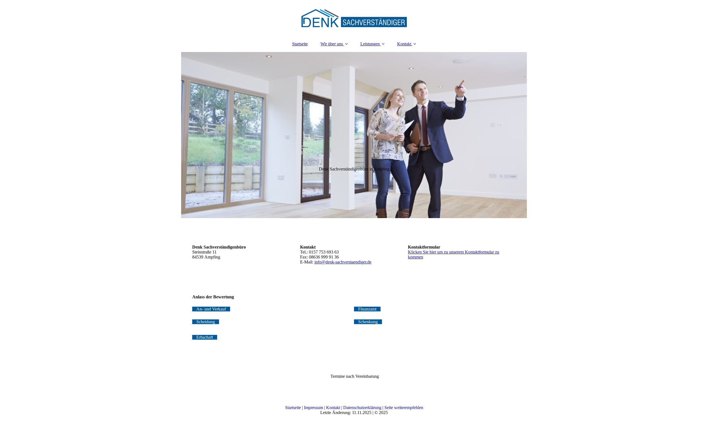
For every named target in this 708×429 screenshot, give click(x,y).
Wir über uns (332, 44)
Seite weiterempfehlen (403, 407)
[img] (354, 18)
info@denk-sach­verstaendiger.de (342, 262)
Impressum (313, 407)
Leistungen (370, 44)
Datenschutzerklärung (362, 407)
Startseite (300, 44)
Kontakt (404, 44)
